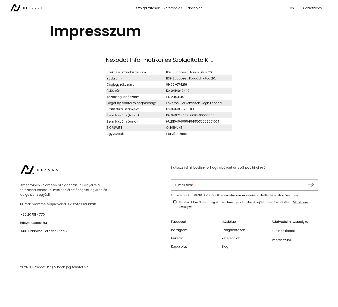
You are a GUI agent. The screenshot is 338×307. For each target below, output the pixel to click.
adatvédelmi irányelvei (239, 195)
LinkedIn (177, 238)
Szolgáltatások (233, 230)
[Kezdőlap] (26, 7)
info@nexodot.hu (33, 222)
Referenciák (230, 238)
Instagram (179, 230)
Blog (224, 246)
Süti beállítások (284, 231)
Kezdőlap (228, 221)
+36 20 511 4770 (32, 214)
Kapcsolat (179, 246)
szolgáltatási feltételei (270, 195)
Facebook (179, 221)
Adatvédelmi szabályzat (290, 221)
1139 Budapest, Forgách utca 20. (45, 231)
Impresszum (281, 240)
